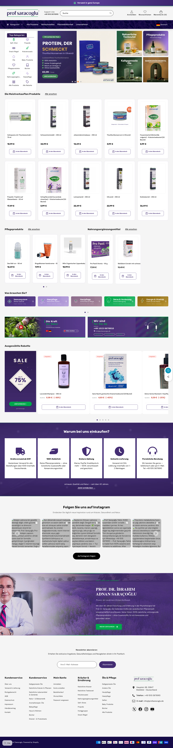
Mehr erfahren (107, 627)
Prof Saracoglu (16, 742)
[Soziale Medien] (168, 377)
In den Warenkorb (22, 151)
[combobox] (86, 13)
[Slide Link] (77, 57)
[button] (161, 13)
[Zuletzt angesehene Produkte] (168, 370)
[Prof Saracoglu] (23, 13)
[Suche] (110, 13)
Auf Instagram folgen (86, 556)
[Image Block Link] (20, 301)
